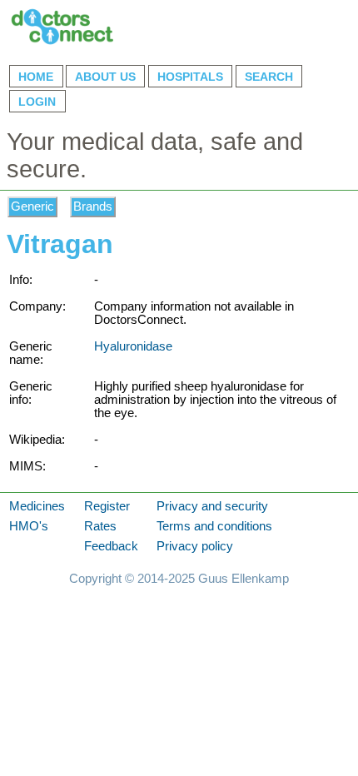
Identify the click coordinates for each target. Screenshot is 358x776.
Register (107, 506)
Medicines (37, 506)
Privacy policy (195, 546)
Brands (92, 207)
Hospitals (190, 76)
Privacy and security (212, 506)
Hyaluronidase (133, 346)
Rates (100, 526)
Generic (32, 207)
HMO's (28, 526)
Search (269, 76)
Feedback (111, 546)
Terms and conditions (214, 526)
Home (35, 76)
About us (105, 76)
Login (37, 101)
